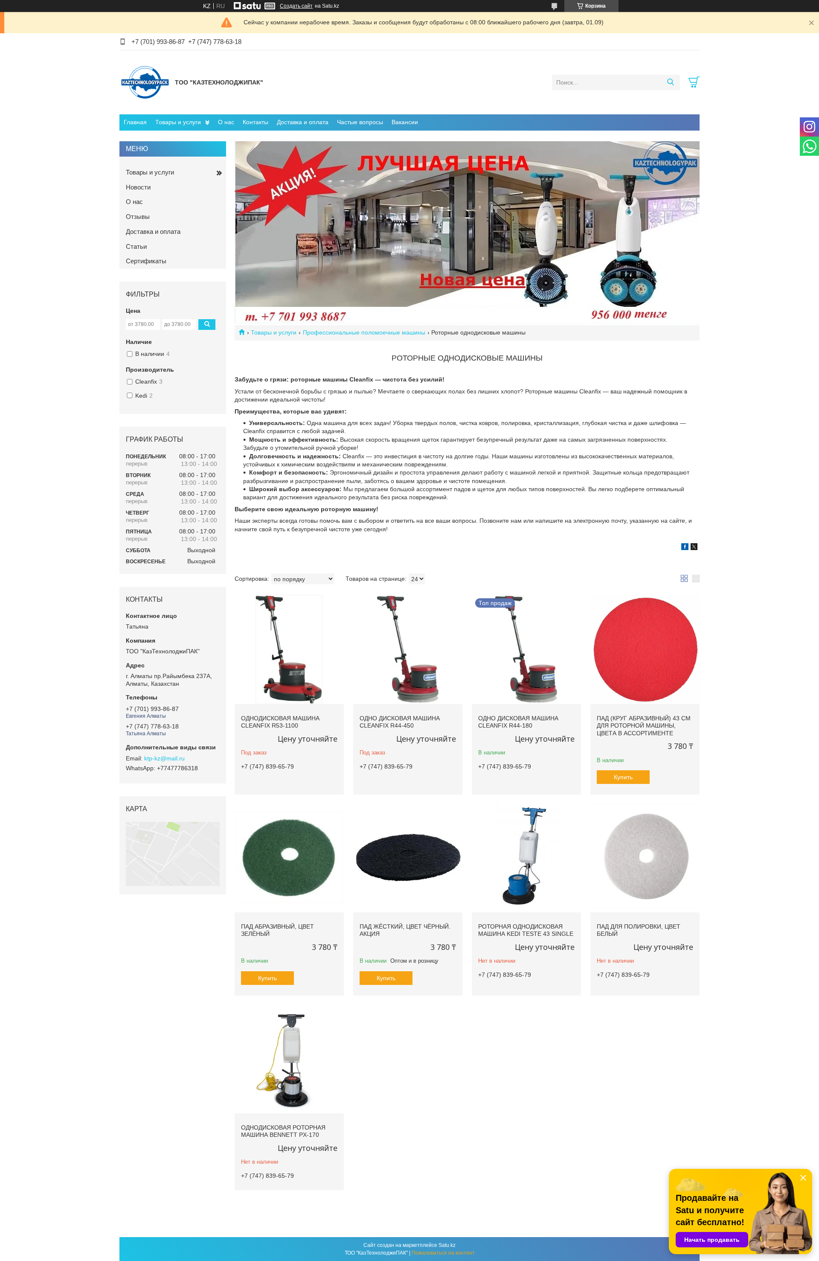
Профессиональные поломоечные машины (364, 332)
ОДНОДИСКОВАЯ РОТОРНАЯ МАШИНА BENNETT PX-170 (283, 1131)
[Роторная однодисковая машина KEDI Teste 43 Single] (526, 857)
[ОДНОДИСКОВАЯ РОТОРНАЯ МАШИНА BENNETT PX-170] (289, 1058)
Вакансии (405, 122)
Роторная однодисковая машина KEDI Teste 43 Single (525, 930)
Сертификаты (146, 261)
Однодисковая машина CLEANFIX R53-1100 (280, 722)
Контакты (255, 122)
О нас (226, 122)
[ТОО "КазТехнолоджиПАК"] (145, 82)
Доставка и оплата (302, 122)
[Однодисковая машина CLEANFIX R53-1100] (289, 649)
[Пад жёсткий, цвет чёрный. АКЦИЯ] (407, 857)
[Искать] (670, 82)
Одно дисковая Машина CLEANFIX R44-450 (400, 722)
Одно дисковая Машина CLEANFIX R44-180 (518, 722)
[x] (694, 548)
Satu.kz (447, 1245)
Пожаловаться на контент (443, 1253)
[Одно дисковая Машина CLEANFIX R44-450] (407, 649)
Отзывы (138, 216)
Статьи (136, 246)
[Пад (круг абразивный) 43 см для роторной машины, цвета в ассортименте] (645, 649)
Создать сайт (296, 6)
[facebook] (684, 548)
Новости (138, 187)
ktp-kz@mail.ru (164, 758)
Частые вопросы (360, 122)
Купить (623, 777)
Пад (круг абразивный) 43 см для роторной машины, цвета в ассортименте (644, 726)
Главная (135, 122)
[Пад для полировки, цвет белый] (645, 857)
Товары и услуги (178, 122)
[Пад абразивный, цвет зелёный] (289, 857)
